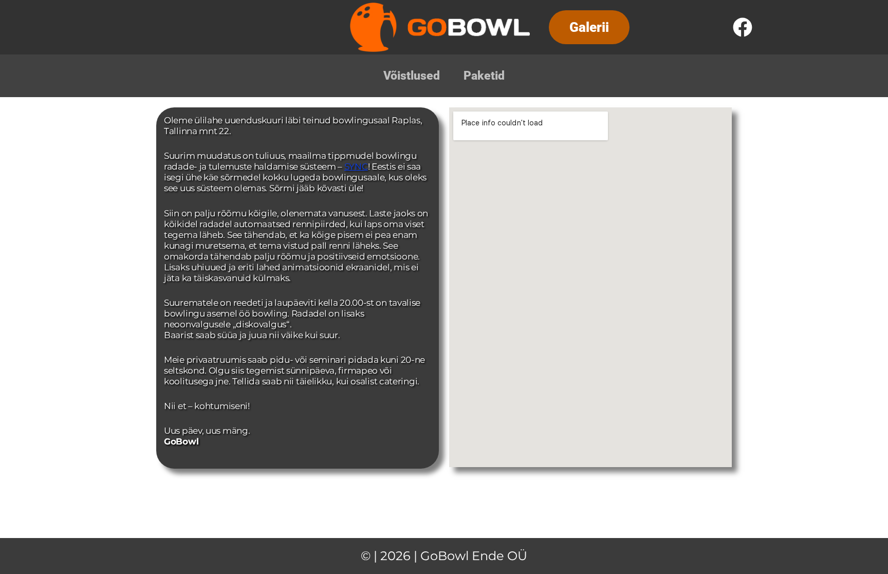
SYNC (356, 166)
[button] (589, 27)
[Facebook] (742, 27)
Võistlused (411, 76)
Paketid (484, 76)
